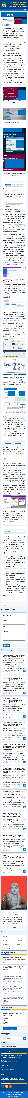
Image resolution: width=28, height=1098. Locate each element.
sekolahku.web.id (17, 1096)
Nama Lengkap (7, 615)
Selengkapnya (14, 927)
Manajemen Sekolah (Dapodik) (11, 945)
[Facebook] (3, 1086)
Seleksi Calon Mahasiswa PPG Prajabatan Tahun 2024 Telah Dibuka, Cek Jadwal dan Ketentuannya (13, 815)
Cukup (6, 1022)
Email (5, 620)
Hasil (14, 1029)
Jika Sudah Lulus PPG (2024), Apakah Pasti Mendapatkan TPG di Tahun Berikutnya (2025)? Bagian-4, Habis (13, 656)
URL (4, 626)
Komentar (6, 632)
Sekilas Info (5, 1078)
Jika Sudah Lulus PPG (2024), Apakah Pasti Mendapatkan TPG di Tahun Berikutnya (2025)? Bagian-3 (13, 678)
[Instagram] (7, 1086)
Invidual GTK (6, 948)
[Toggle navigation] (25, 10)
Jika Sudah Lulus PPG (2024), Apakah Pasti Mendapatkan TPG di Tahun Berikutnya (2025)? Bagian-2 (13, 700)
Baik (5, 1020)
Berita (21, 1078)
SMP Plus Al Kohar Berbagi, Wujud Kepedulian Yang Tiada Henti (12, 836)
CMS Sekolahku (7, 937)
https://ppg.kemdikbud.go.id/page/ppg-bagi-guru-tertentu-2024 (13, 551)
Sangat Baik (7, 1018)
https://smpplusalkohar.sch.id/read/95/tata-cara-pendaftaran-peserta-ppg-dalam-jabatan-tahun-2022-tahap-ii (14, 262)
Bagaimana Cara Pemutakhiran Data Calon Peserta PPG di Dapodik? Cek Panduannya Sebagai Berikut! (13, 793)
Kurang (6, 1024)
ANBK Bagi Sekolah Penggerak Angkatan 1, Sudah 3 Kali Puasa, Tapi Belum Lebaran (13, 857)
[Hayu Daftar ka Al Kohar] (8, 1047)
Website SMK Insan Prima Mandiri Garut (14, 941)
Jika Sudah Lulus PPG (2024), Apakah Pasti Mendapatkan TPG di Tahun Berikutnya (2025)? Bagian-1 (13, 724)
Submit (7, 645)
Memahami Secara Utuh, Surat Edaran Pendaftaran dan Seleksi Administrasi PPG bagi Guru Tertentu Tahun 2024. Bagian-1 (13, 770)
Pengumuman (13, 1078)
